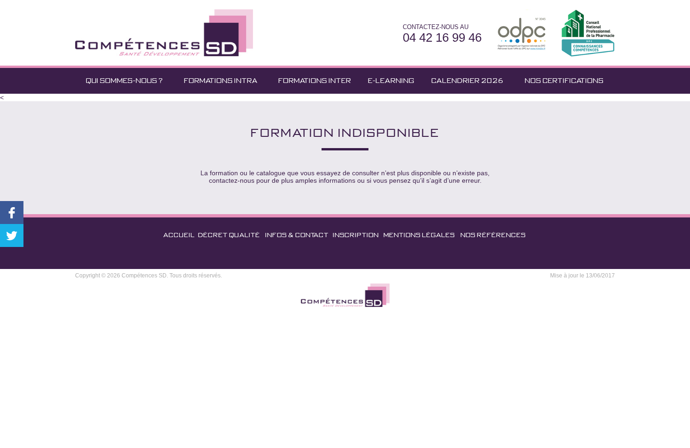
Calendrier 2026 (467, 80)
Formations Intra (221, 80)
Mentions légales (419, 235)
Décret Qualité (229, 235)
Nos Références (493, 235)
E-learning (391, 80)
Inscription (356, 235)
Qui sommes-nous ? (124, 80)
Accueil (179, 235)
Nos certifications (564, 80)
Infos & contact (297, 235)
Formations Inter (314, 80)
